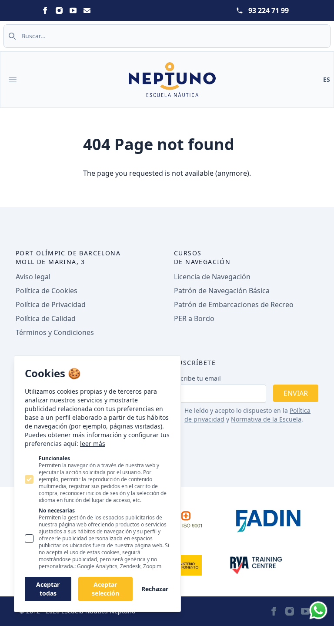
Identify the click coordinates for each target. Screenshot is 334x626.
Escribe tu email (197, 378)
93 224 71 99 (268, 10)
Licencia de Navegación (212, 276)
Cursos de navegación (202, 257)
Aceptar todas (48, 588)
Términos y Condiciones (55, 332)
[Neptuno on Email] (87, 10)
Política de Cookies (46, 290)
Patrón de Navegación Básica (222, 290)
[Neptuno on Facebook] (45, 10)
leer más (92, 443)
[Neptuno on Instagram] (59, 10)
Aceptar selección (105, 588)
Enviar (296, 393)
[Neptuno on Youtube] (73, 10)
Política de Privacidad (51, 304)
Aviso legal (33, 276)
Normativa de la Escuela (266, 419)
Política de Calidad (46, 318)
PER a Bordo (194, 318)
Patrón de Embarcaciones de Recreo (234, 304)
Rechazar (154, 589)
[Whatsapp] (318, 610)
